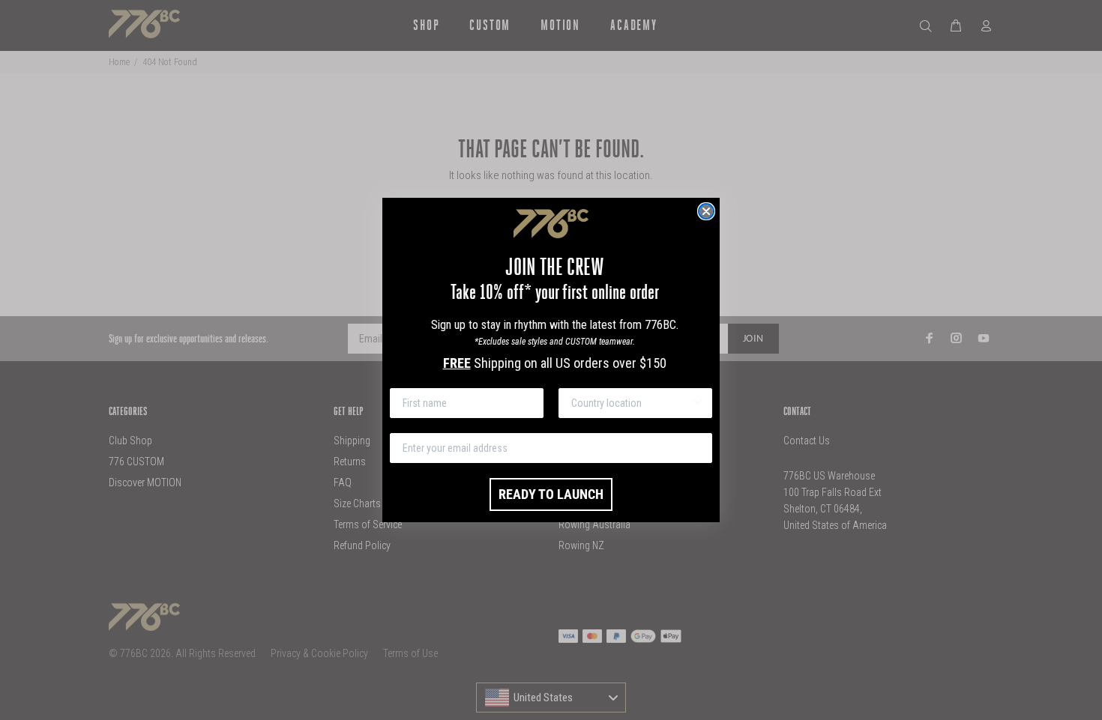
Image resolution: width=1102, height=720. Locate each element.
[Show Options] (697, 403)
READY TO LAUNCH (551, 494)
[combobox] (630, 403)
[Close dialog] (706, 211)
